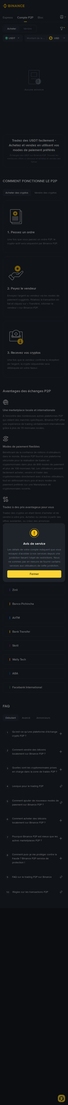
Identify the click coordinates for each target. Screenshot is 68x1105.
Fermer (34, 574)
